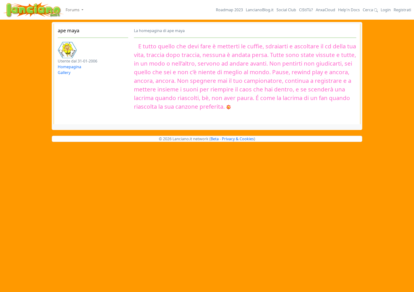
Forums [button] (73, 9)
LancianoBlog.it (260, 9)
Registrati (402, 9)
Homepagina (69, 66)
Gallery (64, 72)
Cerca (368, 9)
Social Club (286, 9)
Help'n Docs (349, 9)
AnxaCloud (325, 9)
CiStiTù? (306, 9)
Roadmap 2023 (229, 9)
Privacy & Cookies (238, 138)
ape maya (68, 30)
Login (386, 9)
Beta (215, 138)
